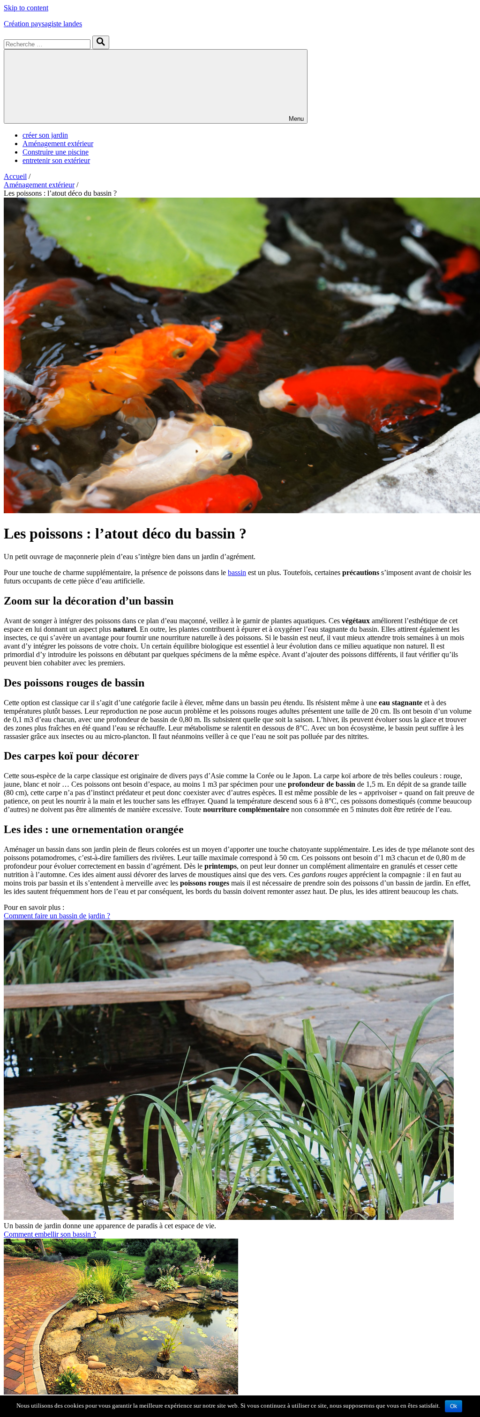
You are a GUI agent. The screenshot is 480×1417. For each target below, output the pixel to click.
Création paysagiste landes (43, 24)
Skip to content (26, 8)
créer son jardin (45, 135)
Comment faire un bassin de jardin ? (57, 916)
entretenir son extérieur (56, 160)
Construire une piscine (55, 152)
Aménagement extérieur (57, 144)
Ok (453, 1406)
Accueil (15, 176)
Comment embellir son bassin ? (50, 1234)
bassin (237, 572)
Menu (296, 118)
